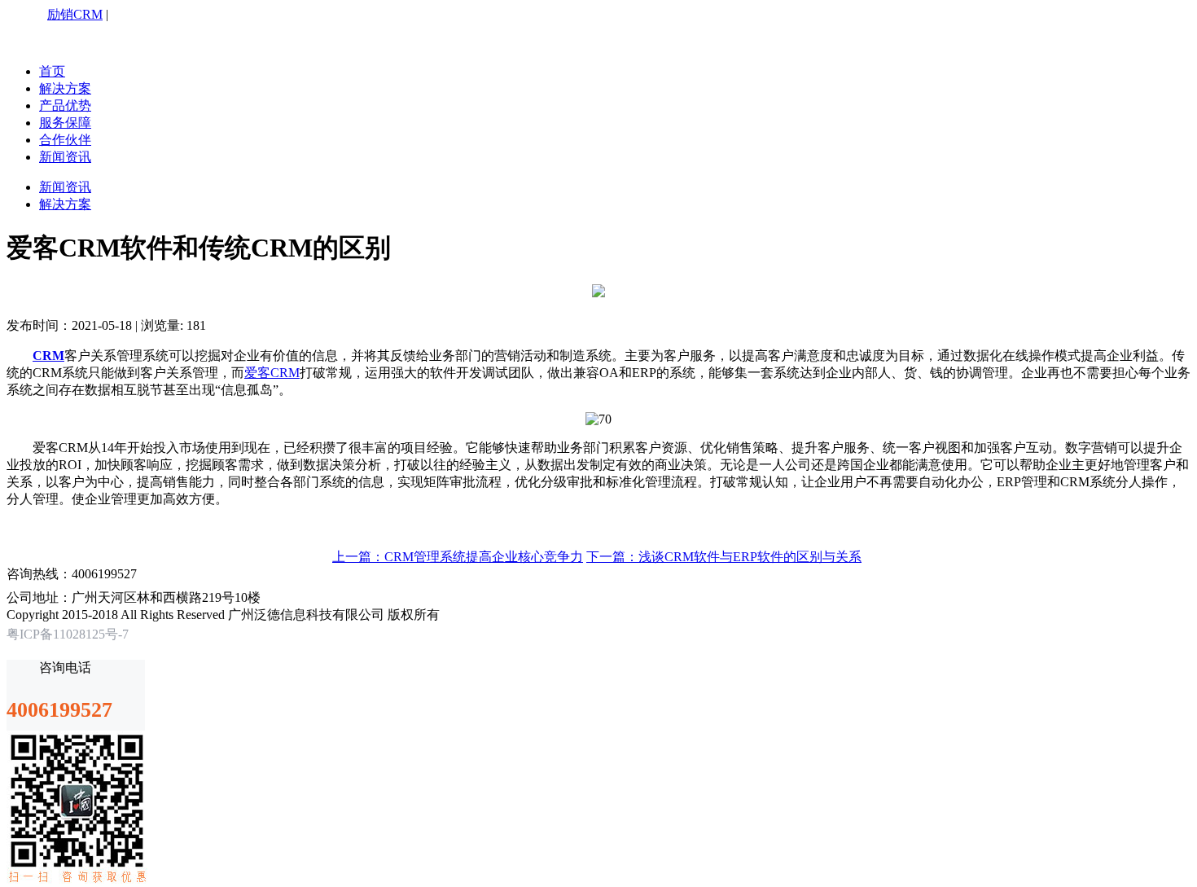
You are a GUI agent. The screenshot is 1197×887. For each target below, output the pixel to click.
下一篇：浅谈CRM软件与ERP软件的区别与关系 (724, 557)
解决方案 (65, 88)
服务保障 (65, 123)
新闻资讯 (65, 157)
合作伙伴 (65, 140)
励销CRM (75, 14)
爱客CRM (272, 373)
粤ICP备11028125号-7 (68, 634)
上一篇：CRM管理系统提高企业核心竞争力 (457, 557)
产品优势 (65, 105)
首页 (52, 71)
